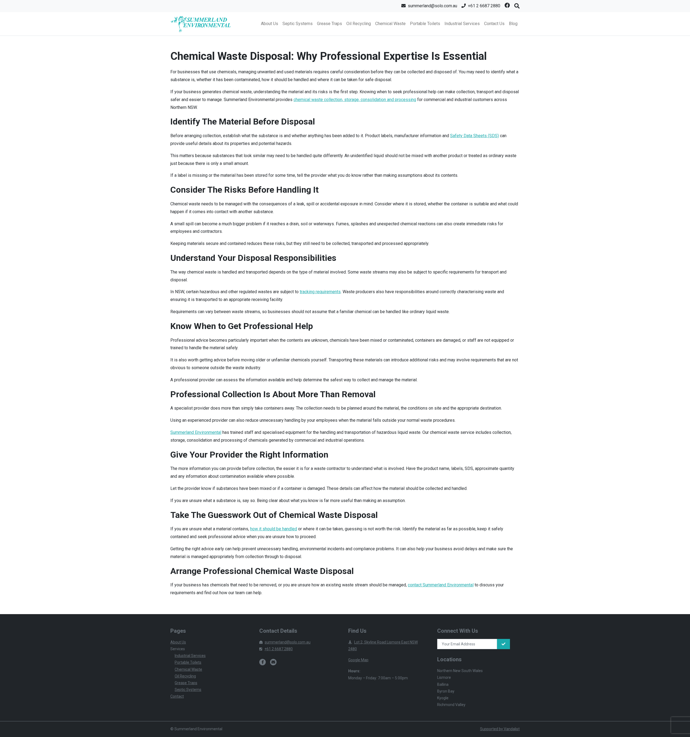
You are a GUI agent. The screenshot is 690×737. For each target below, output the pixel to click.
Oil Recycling (358, 23)
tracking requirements (320, 291)
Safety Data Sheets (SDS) (474, 135)
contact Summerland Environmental (441, 584)
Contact (177, 696)
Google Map (358, 660)
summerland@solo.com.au (287, 642)
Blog (513, 23)
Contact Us (494, 23)
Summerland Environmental (195, 432)
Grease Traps (329, 23)
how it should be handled (273, 528)
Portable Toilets (425, 23)
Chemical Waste (390, 23)
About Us (269, 23)
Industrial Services (462, 23)
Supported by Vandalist (500, 729)
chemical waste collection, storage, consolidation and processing (355, 99)
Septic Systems (297, 23)
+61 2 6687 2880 (278, 649)
